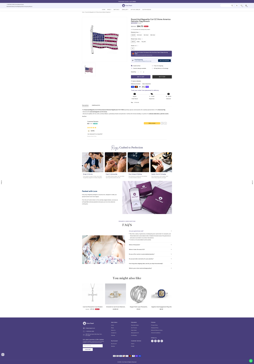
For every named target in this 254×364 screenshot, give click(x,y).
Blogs (112, 327)
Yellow (143, 41)
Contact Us (113, 332)
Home (83, 12)
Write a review (152, 123)
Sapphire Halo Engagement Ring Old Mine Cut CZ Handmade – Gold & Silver (138, 307)
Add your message (164, 60)
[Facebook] (155, 341)
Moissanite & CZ (135, 332)
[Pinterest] (158, 341)
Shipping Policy (154, 327)
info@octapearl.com (90, 328)
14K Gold (146, 35)
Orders (132, 343)
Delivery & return (135, 84)
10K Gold (139, 35)
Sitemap (113, 335)
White (133, 41)
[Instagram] (152, 341)
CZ (132, 48)
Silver (133, 35)
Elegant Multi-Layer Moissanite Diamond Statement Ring (115, 307)
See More (84, 116)
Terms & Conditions (155, 332)
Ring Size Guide (135, 325)
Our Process (134, 327)
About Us (113, 330)
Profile (132, 346)
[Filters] (162, 123)
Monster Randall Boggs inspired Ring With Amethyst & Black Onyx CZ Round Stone (161, 307)
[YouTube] (162, 341)
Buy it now (162, 76)
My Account (114, 343)
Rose (138, 41)
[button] (246, 5)
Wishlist (113, 346)
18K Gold (152, 35)
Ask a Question (146, 84)
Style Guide (134, 330)
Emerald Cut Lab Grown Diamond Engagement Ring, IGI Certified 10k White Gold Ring (92, 307)
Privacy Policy (154, 325)
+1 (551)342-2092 (90, 331)
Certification (134, 335)
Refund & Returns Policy (156, 330)
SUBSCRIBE (88, 349)
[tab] (85, 106)
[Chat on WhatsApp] (251, 361)
